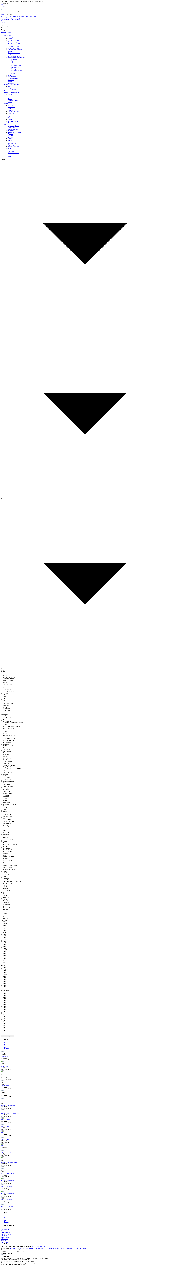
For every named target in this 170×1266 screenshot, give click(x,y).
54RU (4, 951)
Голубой (5, 899)
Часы (26, 16)
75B (4, 1016)
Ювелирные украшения (11, 92)
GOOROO (6, 797)
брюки (7, 1085)
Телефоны (11, 80)
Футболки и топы (13, 153)
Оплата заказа (24, 1248)
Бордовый (6, 897)
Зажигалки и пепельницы (15, 45)
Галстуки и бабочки (14, 40)
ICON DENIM (7, 802)
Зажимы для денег (13, 46)
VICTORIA (4, 1239)
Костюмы (11, 140)
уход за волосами (13, 88)
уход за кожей (12, 89)
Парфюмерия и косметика (12, 84)
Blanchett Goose (7, 753)
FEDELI (5, 693)
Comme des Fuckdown (9, 765)
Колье (9, 95)
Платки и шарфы (13, 75)
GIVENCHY (6, 795)
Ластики (13, 62)
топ (6, 1056)
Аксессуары (9, 18)
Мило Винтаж (5, 1237)
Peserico (5, 841)
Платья (10, 148)
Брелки (10, 38)
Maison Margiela (7, 816)
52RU (4, 948)
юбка (13, 1105)
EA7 (4, 688)
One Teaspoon (7, 836)
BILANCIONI (7, 751)
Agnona (5, 724)
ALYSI (5, 675)
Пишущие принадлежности (16, 57)
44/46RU (5, 936)
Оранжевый (6, 908)
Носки (10, 51)
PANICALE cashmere (9, 709)
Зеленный (6, 902)
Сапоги (10, 116)
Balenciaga (6, 744)
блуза (7, 1094)
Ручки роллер (15, 69)
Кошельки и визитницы (15, 49)
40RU (4, 930)
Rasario (5, 846)
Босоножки (11, 107)
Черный (5, 918)
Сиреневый (6, 915)
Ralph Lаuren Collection (10, 844)
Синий (5, 913)
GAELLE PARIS (8, 791)
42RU (4, 934)
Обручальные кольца (14, 100)
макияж (10, 86)
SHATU (5, 864)
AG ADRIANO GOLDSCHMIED (13, 723)
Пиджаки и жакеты (13, 146)
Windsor (5, 888)
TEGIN (5, 873)
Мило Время (4, 1242)
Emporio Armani (7, 689)
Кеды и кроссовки (13, 111)
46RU (4, 941)
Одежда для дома (13, 145)
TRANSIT (6, 878)
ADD (4, 673)
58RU (4, 955)
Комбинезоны (12, 138)
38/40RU (5, 923)
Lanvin (5, 809)
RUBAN (5, 858)
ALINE (5, 731)
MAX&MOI (6, 705)
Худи (9, 154)
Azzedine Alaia (7, 742)
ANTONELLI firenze (9, 677)
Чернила (13, 73)
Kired (4, 696)
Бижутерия (11, 37)
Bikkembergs (6, 749)
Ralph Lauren (7, 843)
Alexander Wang (7, 730)
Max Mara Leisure (8, 703)
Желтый (5, 901)
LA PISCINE (6, 698)
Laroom (5, 702)
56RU (4, 953)
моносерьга (10, 1180)
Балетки (10, 105)
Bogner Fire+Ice (7, 684)
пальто (7, 1076)
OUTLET (11, 19)
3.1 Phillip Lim (7, 716)
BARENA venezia (8, 680)
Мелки (13, 64)
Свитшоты (11, 149)
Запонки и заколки (13, 48)
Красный (5, 906)
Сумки (23, 16)
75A (4, 1015)
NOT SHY (6, 832)
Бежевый (5, 894)
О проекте (61, 1248)
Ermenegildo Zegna (8, 691)
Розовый (5, 909)
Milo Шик (4, 1235)
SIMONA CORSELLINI (10, 866)
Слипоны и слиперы (14, 118)
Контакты (55, 1248)
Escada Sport (6, 784)
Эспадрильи (11, 122)
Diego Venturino (7, 767)
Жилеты (10, 135)
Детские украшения (14, 43)
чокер (8, 1119)
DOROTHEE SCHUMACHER (12, 768)
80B (4, 1023)
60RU (4, 958)
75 (3, 1022)
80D (4, 1027)
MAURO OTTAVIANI (9, 821)
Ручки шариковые (16, 70)
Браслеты (10, 94)
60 (3, 957)
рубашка (14, 1162)
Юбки (9, 156)
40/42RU (5, 927)
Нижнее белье (12, 143)
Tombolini (6, 876)
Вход (2, 14)
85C (4, 1029)
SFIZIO (5, 862)
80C (4, 1025)
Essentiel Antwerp (8, 786)
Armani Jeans (6, 737)
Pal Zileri (5, 837)
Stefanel (5, 871)
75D (4, 1020)
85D (4, 1030)
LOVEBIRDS (7, 814)
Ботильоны (11, 108)
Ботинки (10, 110)
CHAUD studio (7, 761)
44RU (4, 937)
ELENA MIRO (7, 772)
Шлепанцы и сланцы (14, 121)
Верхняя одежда (13, 129)
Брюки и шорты (12, 127)
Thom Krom (6, 710)
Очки (9, 54)
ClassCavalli (6, 763)
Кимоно (10, 137)
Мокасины (11, 113)
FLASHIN (6, 790)
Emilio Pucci (6, 777)
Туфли (10, 119)
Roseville (5, 853)
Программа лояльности (45, 1248)
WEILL (5, 885)
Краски (13, 61)
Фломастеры (15, 72)
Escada (5, 783)
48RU (4, 944)
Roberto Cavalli (7, 850)
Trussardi (5, 880)
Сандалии (11, 115)
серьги (9, 1152)
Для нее (8, 32)
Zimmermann (6, 890)
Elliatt (4, 776)
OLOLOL (6, 834)
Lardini (5, 700)
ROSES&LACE (7, 851)
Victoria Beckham (8, 883)
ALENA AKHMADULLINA (11, 726)
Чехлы (10, 81)
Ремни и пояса (12, 76)
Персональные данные (72, 1248)
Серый (5, 911)
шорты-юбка (16, 1113)
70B (4, 1011)
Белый (5, 895)
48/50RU (5, 943)
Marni (4, 818)
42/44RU (5, 932)
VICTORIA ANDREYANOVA (12, 881)
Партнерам (82, 1248)
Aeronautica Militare (8, 721)
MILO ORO (4, 1240)
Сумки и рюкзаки (13, 78)
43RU (4, 972)
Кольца (10, 97)
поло (6, 1066)
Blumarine (6, 754)
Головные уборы (13, 42)
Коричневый (7, 904)
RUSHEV (4, 1119)
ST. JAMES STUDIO (9, 869)
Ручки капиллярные (17, 65)
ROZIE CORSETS (8, 857)
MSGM (5, 707)
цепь (8, 1139)
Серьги (10, 102)
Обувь (18, 16)
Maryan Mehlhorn (8, 820)
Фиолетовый (7, 917)
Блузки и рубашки (13, 126)
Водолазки (11, 130)
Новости (17, 19)
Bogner (5, 682)
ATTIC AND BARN (9, 739)
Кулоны (10, 99)
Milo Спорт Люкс (6, 1234)
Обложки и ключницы (14, 53)
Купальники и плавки (14, 142)
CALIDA (5, 686)
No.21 (4, 830)
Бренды (9, 16)
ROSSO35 (6, 855)
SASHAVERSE (7, 860)
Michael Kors (6, 827)
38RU (4, 925)
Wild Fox (5, 887)
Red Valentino (7, 848)
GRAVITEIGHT (7, 798)
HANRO (5, 695)
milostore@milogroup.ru (38, 1246)
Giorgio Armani (7, 793)
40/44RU (5, 928)
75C (4, 1018)
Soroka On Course (8, 867)
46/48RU (5, 939)
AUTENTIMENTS (8, 679)
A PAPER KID (7, 717)
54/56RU (5, 950)
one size (5, 962)
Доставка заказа (14, 1248)
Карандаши (14, 59)
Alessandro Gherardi (8, 728)
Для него (3, 32)
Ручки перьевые (16, 67)
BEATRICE (6, 747)
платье (14, 1173)
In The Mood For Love (9, 804)
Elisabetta (5, 774)
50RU (4, 946)
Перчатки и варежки (14, 56)
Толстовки (11, 151)
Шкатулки (11, 83)
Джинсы (10, 134)
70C (4, 1013)
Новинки (3, 16)
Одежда (14, 16)
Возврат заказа (32, 1248)
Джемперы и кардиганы (15, 132)
